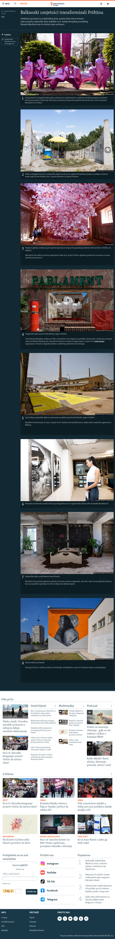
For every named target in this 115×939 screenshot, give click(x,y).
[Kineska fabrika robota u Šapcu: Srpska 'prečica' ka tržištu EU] (57, 788)
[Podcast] (101, 3)
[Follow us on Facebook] (60, 918)
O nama (4, 918)
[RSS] (81, 918)
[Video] (108, 3)
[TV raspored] (86, 918)
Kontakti (4, 930)
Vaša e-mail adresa (11, 874)
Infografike (8, 837)
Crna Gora (82, 837)
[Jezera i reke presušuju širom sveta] (63, 741)
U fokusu (8, 774)
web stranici (99, 341)
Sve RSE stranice (7, 922)
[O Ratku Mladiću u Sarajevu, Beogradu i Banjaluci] (63, 712)
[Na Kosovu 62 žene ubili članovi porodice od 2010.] (63, 731)
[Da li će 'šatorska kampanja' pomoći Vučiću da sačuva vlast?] (15, 743)
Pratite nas (31, 892)
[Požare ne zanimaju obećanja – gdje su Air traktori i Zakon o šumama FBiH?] (99, 717)
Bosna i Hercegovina (50, 837)
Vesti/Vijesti (38, 706)
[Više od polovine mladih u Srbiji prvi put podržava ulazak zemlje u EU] (95, 788)
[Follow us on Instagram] (75, 918)
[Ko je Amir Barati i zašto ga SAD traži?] (95, 824)
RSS (2, 926)
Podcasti (92, 706)
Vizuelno (32, 922)
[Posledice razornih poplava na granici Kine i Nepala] (63, 722)
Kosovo (23, 4)
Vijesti (31, 918)
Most (5, 800)
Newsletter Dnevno (36, 930)
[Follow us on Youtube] (70, 918)
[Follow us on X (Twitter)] (65, 918)
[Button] (6, 35)
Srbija (43, 800)
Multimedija (66, 706)
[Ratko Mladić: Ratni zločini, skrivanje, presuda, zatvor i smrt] (99, 748)
